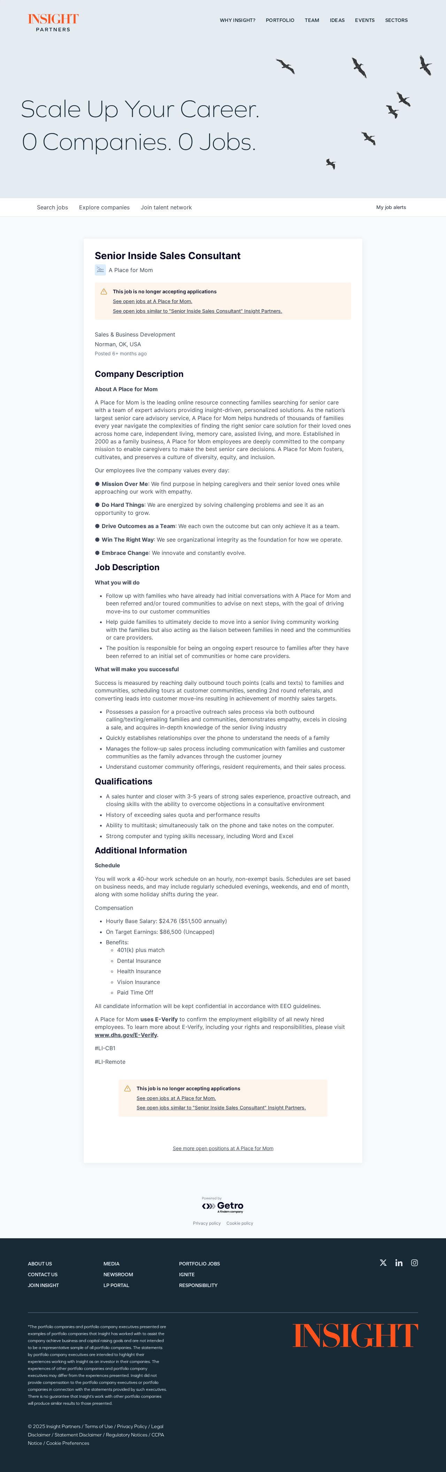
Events (365, 20)
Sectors (396, 20)
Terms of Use (99, 1427)
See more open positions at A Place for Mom (223, 1148)
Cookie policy (239, 1223)
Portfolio (280, 20)
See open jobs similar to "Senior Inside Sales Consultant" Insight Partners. (197, 311)
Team (312, 20)
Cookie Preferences (67, 1443)
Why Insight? (237, 20)
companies (104, 207)
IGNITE (187, 1275)
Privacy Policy (132, 1427)
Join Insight (43, 1285)
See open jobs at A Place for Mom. (152, 301)
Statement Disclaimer (79, 1435)
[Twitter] (383, 1262)
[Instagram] (414, 1262)
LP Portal (116, 1285)
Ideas (337, 20)
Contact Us (42, 1275)
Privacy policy (207, 1223)
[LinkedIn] (398, 1262)
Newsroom (118, 1275)
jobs (52, 207)
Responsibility (198, 1285)
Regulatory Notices (127, 1435)
